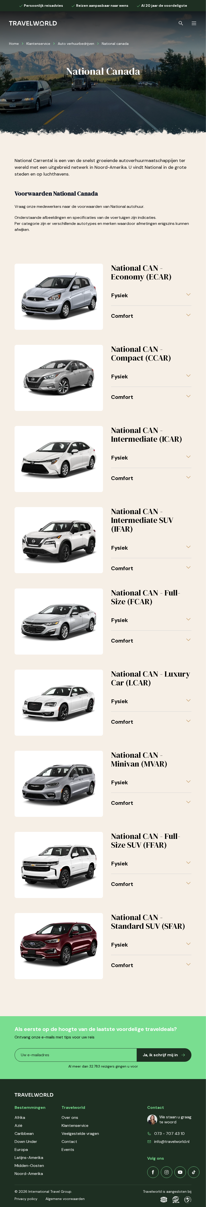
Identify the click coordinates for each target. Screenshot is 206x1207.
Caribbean (24, 1133)
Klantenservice (38, 43)
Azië (18, 1125)
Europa (21, 1149)
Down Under (26, 1141)
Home (14, 43)
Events (68, 1149)
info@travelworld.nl (171, 1141)
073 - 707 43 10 (169, 1133)
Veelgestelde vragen (80, 1133)
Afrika (20, 1117)
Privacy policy (26, 1198)
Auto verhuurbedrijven (76, 43)
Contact (69, 1141)
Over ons (70, 1117)
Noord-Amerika (29, 1173)
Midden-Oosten (29, 1165)
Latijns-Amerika (29, 1157)
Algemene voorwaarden (65, 1198)
